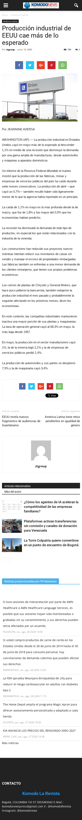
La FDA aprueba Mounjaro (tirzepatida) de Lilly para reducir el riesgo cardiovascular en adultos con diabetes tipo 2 (40, 684)
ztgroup (10, 49)
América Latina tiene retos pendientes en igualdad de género (62, 421)
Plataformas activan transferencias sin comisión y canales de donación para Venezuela (50, 525)
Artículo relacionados (17, 486)
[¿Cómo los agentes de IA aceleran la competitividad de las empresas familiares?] (12, 507)
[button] (76, 5)
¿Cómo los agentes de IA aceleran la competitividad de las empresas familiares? (51, 506)
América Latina (10, 21)
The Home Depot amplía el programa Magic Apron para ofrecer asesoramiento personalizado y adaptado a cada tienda (40, 710)
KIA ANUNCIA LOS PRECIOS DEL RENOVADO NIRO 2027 (39, 730)
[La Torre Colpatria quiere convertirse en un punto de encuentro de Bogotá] (12, 545)
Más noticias (10, 743)
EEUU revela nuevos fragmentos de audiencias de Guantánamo (21, 421)
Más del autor (12, 491)
